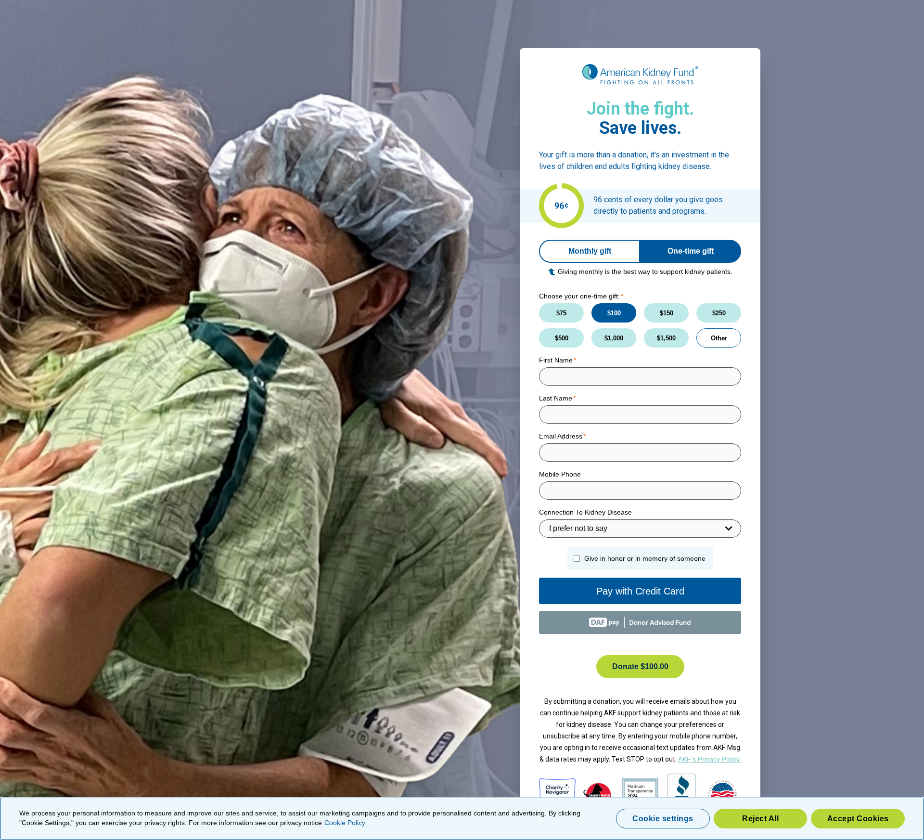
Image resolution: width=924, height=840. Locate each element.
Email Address (560, 436)
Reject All (760, 818)
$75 (561, 313)
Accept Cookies (858, 818)
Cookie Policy (344, 823)
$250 (719, 313)
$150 (666, 313)
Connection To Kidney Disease (585, 512)
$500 (561, 338)
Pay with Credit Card (640, 591)
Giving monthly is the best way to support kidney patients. (645, 271)
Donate (640, 666)
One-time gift (690, 251)
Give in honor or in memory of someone (645, 558)
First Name (556, 360)
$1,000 (613, 338)
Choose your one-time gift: (579, 296)
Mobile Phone (560, 474)
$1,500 (666, 338)
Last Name (555, 398)
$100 (614, 313)
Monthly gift (589, 251)
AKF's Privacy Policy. (709, 759)
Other (719, 338)
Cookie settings (662, 818)
